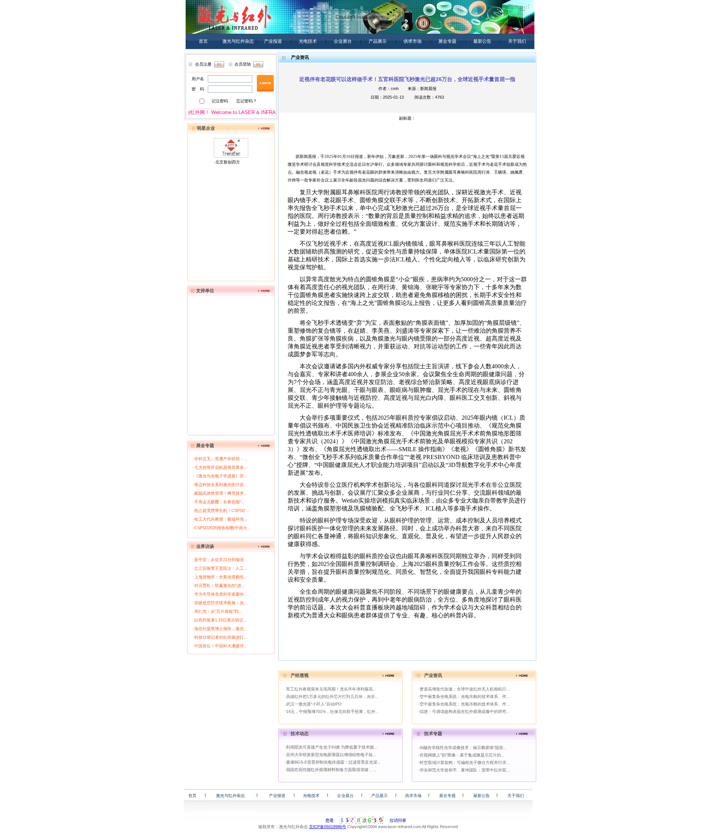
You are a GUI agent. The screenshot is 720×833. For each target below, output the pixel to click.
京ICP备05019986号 (327, 826)
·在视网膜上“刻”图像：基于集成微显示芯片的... (461, 755)
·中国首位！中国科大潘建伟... (220, 646)
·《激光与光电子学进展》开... (220, 476)
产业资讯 (433, 675)
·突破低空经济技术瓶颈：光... (220, 602)
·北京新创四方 (227, 162)
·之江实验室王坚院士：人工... (220, 568)
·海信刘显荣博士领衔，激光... (220, 628)
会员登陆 (242, 64)
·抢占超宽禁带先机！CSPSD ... (221, 510)
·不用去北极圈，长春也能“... (218, 502)
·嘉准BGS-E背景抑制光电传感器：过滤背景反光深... (333, 762)
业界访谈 (205, 546)
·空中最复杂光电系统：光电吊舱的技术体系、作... (464, 696)
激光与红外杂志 (238, 41)
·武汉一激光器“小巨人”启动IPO (313, 704)
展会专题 (447, 41)
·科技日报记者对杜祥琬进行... (220, 637)
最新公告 (482, 41)
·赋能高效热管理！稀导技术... (220, 493)
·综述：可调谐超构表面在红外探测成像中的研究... (464, 711)
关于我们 (517, 41)
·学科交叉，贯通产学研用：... (220, 458)
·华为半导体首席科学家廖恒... (220, 594)
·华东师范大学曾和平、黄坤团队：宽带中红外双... (464, 770)
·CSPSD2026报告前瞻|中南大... (221, 527)
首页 (203, 41)
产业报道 (273, 41)
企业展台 (343, 41)
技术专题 (433, 733)
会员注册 (203, 64)
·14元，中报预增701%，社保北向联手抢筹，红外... (332, 711)
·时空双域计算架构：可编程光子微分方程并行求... (464, 762)
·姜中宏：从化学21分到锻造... (220, 559)
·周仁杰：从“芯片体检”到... (217, 611)
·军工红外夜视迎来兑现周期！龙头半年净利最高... (330, 689)
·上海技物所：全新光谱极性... (220, 577)
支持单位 (205, 290)
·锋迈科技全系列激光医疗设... (220, 484)
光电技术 (308, 41)
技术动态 (300, 733)
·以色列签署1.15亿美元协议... (220, 620)
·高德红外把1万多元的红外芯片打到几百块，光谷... (331, 696)
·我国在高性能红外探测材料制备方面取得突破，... (330, 769)
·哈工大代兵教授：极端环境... (220, 519)
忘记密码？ (246, 101)
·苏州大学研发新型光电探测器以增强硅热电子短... (330, 754)
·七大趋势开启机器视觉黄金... (220, 467)
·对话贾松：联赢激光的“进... (218, 585)
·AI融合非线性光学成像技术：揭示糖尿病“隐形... (462, 747)
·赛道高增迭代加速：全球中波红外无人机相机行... (464, 689)
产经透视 (300, 675)
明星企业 (206, 128)
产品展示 (378, 41)
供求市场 (413, 41)
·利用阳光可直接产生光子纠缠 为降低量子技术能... (331, 747)
